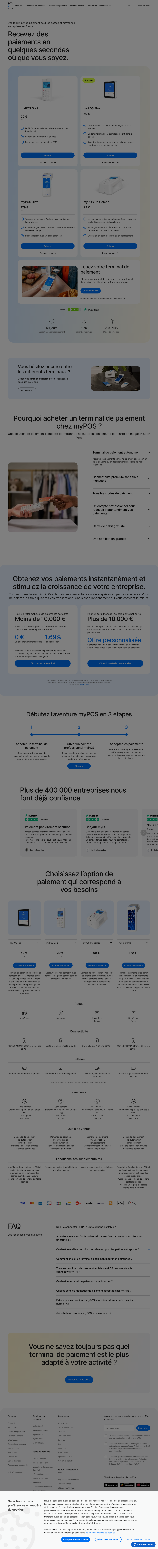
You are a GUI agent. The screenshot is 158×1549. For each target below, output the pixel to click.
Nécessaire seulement (108, 1539)
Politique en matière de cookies (100, 1532)
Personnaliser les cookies (138, 1539)
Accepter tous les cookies (75, 1539)
